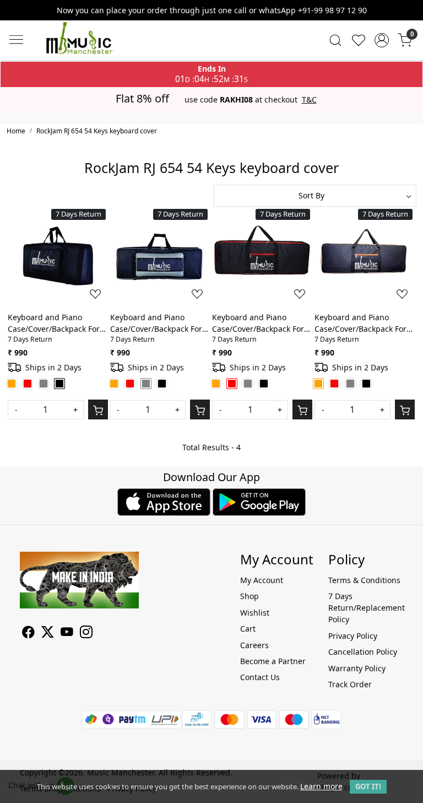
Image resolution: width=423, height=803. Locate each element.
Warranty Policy (357, 668)
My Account (261, 580)
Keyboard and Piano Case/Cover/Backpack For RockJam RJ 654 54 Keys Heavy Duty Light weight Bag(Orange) (360, 323)
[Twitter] (47, 633)
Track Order (350, 684)
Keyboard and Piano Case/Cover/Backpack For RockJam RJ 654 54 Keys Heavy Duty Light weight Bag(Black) (54, 323)
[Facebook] (28, 633)
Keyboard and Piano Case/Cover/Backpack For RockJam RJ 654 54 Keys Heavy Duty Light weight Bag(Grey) (156, 323)
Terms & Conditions (364, 580)
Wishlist (254, 612)
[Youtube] (66, 633)
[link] (335, 40)
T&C (309, 100)
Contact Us (260, 677)
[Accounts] (381, 40)
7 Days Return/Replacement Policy (365, 607)
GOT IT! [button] (368, 786)
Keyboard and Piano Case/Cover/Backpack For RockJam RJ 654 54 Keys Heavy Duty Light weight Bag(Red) (258, 323)
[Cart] (98, 409)
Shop (249, 596)
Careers (254, 645)
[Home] (96, 48)
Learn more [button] (321, 786)
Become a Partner (273, 661)
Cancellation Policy (362, 651)
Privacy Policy (352, 635)
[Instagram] (86, 633)
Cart (248, 628)
